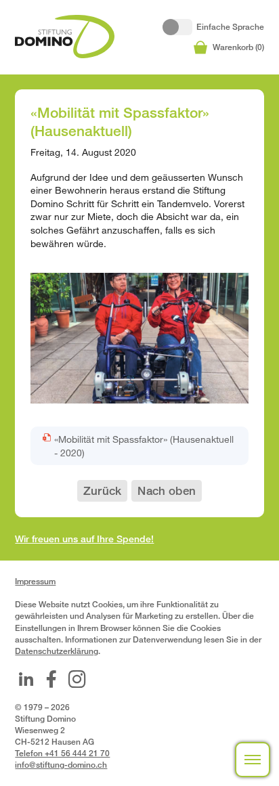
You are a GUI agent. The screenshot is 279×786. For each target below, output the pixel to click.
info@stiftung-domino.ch (61, 765)
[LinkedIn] (26, 679)
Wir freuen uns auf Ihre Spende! (84, 538)
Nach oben (166, 490)
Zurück (102, 490)
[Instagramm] (77, 679)
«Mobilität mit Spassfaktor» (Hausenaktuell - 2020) (144, 445)
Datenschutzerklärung (56, 651)
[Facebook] (51, 679)
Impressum (35, 581)
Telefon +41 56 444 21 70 (62, 753)
